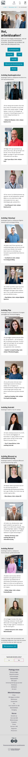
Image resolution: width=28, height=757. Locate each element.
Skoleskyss (14, 685)
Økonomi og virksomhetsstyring (13, 64)
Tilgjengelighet (14, 678)
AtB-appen (14, 680)
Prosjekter (14, 722)
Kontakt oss (14, 716)
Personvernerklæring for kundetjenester (14, 745)
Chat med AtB (14, 718)
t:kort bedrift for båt (14, 705)
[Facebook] (12, 741)
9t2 (14, 703)
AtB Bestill (14, 687)
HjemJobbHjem (14, 707)
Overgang (14, 710)
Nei (19, 660)
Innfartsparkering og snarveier (14, 682)
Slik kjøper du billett (14, 697)
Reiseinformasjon (14, 674)
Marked (14, 69)
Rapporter (14, 728)
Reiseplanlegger (14, 672)
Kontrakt (14, 59)
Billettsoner (14, 699)
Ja (9, 660)
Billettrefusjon (14, 720)
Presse (14, 724)
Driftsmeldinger (14, 676)
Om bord (14, 689)
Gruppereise (14, 701)
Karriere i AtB (14, 726)
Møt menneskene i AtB (10, 646)
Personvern (14, 730)
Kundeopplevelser (14, 49)
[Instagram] (15, 741)
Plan (19, 54)
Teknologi (9, 54)
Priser (14, 695)
